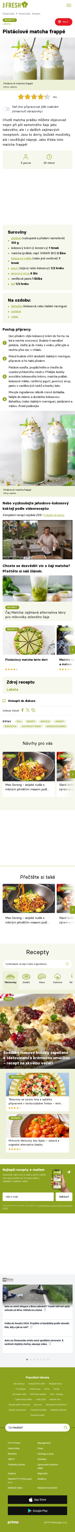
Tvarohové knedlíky (38, 1410)
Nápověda (42, 1473)
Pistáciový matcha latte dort (26, 659)
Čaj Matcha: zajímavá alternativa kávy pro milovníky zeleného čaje (35, 614)
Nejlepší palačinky (58, 1410)
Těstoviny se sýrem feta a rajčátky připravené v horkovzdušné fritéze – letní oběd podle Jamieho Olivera (35, 1103)
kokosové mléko (21, 258)
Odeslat (64, 1196)
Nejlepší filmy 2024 (36, 1384)
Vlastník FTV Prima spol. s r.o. (20, 1481)
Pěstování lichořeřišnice (56, 1405)
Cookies (12, 1473)
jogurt (15, 268)
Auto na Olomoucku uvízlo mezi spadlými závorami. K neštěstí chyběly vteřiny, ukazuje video (34, 1342)
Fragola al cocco (53, 515)
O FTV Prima (14, 1443)
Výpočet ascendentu (17, 1410)
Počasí (56, 1389)
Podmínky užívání (16, 1464)
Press (40, 1448)
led (13, 284)
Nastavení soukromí (47, 1487)
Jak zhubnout (19, 1384)
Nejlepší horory (55, 1384)
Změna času (35, 1389)
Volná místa (14, 1448)
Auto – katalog (56, 1394)
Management (44, 1443)
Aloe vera (38, 1405)
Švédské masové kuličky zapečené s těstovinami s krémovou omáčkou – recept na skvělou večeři (36, 1057)
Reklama (12, 1453)
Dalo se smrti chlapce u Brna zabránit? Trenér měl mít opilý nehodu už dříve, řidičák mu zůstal (37, 1308)
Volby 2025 (41, 1399)
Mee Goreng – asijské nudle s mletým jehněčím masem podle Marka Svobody (26, 787)
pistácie (16, 238)
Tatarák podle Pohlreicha (19, 1405)
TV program (21, 1389)
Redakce (42, 1479)
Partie (47, 1389)
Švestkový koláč (37, 1415)
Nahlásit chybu (15, 1487)
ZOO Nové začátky (38, 1394)
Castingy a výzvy (46, 1453)
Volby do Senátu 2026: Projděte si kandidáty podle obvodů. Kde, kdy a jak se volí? (37, 1325)
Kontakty (42, 1459)
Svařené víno (54, 1399)
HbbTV (11, 1459)
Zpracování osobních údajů (48, 1466)
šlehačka (16, 306)
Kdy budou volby (19, 1394)
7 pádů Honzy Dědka (23, 1399)
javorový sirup (20, 273)
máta (14, 316)
